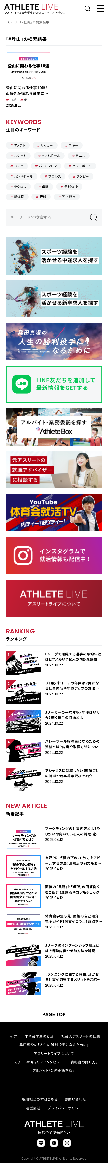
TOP (9, 22)
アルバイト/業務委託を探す (54, 1070)
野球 (43, 196)
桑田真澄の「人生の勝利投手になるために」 (54, 1044)
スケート (20, 155)
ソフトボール (51, 155)
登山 (27, 99)
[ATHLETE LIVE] (34, 7)
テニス (80, 155)
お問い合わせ (75, 1099)
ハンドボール (23, 176)
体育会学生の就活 (39, 1036)
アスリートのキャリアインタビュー (36, 1061)
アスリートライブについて (54, 1053)
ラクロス (20, 186)
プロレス (54, 176)
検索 (93, 217)
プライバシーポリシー (65, 1107)
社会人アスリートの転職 (80, 1036)
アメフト (20, 145)
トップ (12, 1036)
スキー (73, 145)
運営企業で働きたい (54, 1132)
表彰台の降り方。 (84, 1061)
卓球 (45, 186)
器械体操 (71, 186)
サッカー (47, 145)
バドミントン (48, 165)
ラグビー (82, 176)
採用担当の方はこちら (40, 1099)
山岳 (13, 99)
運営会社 (33, 1107)
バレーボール (82, 165)
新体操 (19, 196)
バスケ (19, 165)
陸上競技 (69, 196)
